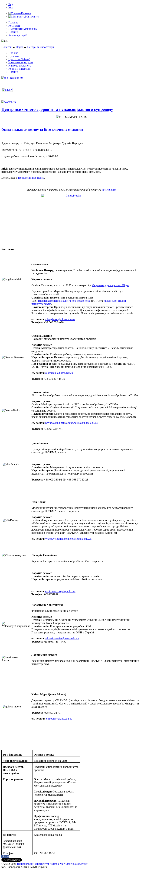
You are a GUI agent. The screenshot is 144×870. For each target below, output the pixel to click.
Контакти (14, 25)
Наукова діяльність (19, 65)
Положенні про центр (31, 177)
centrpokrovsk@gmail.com (60, 591)
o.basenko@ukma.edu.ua (59, 372)
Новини (13, 31)
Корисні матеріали (19, 68)
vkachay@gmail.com (57, 538)
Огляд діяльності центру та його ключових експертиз (42, 129)
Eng (10, 4)
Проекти (13, 56)
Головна (13, 22)
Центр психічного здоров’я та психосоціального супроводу (57, 109)
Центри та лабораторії (40, 46)
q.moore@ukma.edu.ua (59, 718)
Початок (6, 46)
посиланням (109, 189)
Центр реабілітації (19, 59)
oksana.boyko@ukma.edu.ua (81, 422)
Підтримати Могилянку (22, 28)
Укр (10, 7)
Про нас (13, 52)
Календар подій (17, 35)
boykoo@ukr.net (54, 422)
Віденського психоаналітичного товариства (64, 300)
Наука (19, 46)
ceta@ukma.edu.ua (80, 538)
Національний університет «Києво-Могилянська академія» (52, 863)
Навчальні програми (20, 62)
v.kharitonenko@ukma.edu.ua (62, 638)
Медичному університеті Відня (110, 285)
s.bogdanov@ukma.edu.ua (60, 319)
